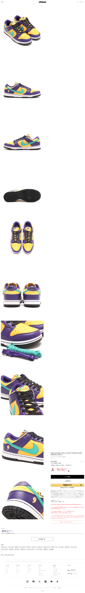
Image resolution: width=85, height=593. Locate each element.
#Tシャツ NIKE (11, 547)
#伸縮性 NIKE (45, 549)
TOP (6, 561)
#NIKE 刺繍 (11, 549)
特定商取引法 (31, 587)
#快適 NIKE (16, 547)
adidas (40, 568)
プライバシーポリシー (38, 587)
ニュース (69, 565)
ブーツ (6, 568)
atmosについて (55, 575)
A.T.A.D (29, 572)
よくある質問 (55, 570)
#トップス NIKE (60, 547)
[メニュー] (2, 2)
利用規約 (25, 587)
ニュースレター (55, 568)
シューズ (14, 561)
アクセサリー (18, 570)
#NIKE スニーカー (4, 547)
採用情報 (59, 587)
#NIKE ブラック (23, 549)
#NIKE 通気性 (51, 549)
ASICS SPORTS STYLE (42, 570)
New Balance (41, 573)
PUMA (40, 572)
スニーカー (18, 561)
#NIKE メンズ (40, 547)
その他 (6, 572)
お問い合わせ (55, 572)
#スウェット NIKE (39, 549)
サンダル (6, 570)
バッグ (17, 568)
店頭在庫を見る (68, 480)
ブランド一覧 (41, 575)
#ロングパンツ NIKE (4, 549)
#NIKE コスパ (28, 547)
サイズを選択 (67, 476)
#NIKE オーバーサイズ (31, 549)
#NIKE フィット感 (54, 547)
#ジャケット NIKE (74, 547)
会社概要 (54, 587)
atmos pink (29, 568)
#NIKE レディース (47, 547)
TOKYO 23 (29, 570)
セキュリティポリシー (47, 587)
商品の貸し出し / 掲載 (56, 573)
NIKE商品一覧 (42, 539)
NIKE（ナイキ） (10, 561)
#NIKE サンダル (16, 549)
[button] (67, 486)
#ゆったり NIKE (22, 547)
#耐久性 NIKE (67, 547)
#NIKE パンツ (34, 547)
